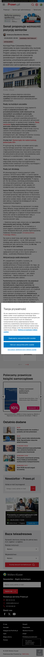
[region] (22, 328)
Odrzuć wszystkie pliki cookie (22, 345)
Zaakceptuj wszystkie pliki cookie (22, 338)
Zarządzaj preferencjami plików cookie (22, 350)
